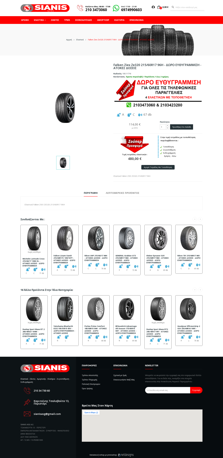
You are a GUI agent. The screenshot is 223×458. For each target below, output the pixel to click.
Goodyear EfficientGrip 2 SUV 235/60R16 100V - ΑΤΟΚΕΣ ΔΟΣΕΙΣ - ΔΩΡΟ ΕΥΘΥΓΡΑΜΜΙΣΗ (188, 329)
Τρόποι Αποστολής (90, 375)
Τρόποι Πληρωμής (89, 379)
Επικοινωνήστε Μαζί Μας (124, 379)
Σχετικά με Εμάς (120, 375)
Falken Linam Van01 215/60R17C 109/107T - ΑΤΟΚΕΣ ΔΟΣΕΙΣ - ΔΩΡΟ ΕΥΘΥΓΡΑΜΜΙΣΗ (64, 259)
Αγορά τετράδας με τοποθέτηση (158, 167)
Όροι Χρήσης (87, 388)
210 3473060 (96, 9)
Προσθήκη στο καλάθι (181, 127)
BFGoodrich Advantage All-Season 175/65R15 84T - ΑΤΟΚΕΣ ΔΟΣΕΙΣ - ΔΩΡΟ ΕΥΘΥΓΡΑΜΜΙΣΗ (126, 329)
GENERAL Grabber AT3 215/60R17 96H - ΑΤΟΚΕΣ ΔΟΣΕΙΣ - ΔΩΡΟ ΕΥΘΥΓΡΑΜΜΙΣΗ (127, 259)
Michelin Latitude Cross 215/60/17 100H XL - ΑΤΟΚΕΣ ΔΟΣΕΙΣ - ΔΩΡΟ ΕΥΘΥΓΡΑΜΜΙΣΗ (34, 262)
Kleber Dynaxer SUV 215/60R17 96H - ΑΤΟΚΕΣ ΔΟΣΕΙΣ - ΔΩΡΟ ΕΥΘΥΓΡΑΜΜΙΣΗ (157, 259)
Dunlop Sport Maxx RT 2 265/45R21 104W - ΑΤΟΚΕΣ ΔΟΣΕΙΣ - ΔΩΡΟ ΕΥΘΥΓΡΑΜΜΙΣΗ (34, 332)
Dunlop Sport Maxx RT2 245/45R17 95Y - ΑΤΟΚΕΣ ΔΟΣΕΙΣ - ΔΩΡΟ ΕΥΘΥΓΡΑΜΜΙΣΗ (157, 332)
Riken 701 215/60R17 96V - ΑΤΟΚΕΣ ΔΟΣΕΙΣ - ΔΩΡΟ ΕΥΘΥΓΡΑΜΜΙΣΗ (188, 258)
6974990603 (131, 9)
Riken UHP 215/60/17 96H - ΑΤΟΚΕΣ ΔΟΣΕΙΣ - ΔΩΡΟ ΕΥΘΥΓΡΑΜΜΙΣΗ (96, 258)
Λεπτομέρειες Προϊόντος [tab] (122, 192)
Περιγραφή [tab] (91, 192)
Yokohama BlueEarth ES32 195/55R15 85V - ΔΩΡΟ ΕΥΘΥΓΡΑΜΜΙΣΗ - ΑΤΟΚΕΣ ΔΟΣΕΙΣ (64, 329)
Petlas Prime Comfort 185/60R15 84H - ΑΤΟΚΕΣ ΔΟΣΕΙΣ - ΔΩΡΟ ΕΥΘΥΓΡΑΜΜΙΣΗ (96, 329)
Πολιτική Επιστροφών (91, 384)
